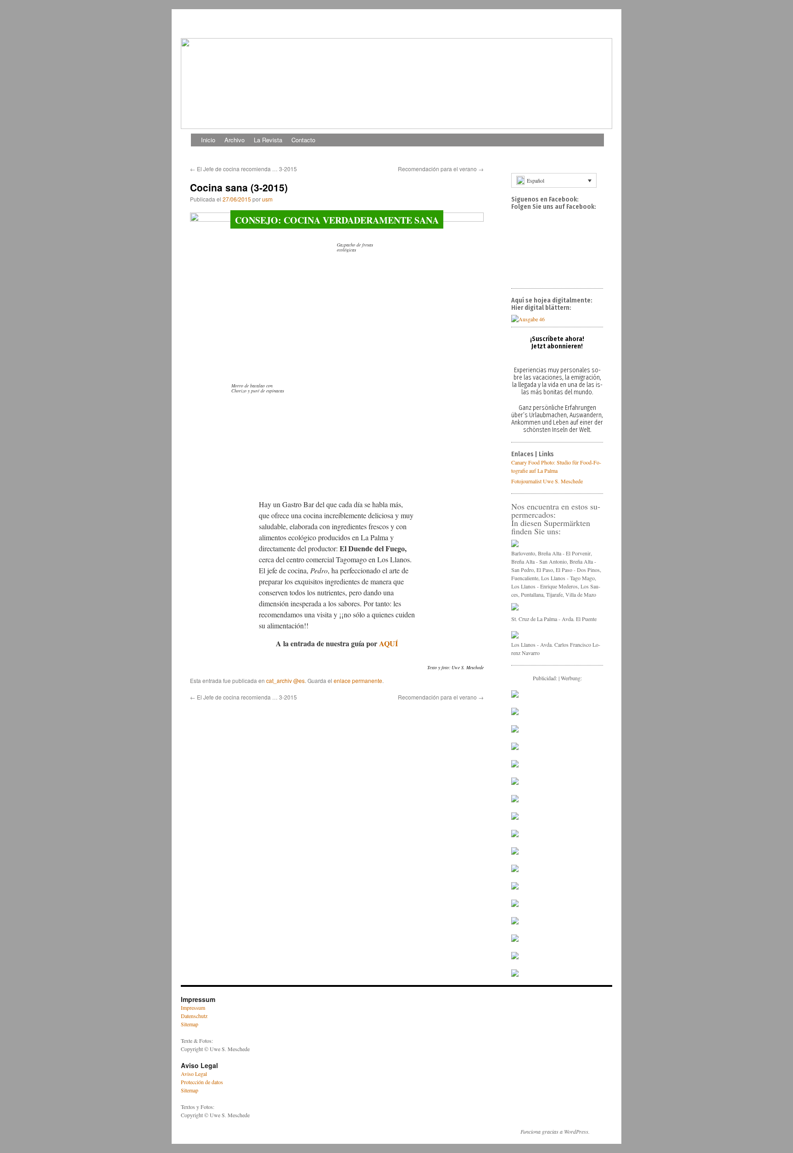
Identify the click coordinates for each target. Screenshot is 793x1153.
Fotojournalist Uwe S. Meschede (547, 481)
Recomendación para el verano (441, 169)
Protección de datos (202, 1082)
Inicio (208, 139)
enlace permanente (358, 680)
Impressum (193, 1007)
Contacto (303, 139)
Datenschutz (194, 1015)
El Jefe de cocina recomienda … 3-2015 (243, 169)
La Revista (268, 139)
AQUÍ (388, 643)
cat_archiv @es (285, 680)
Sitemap (189, 1024)
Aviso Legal (194, 1073)
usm (267, 199)
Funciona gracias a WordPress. (555, 1131)
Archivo (234, 139)
